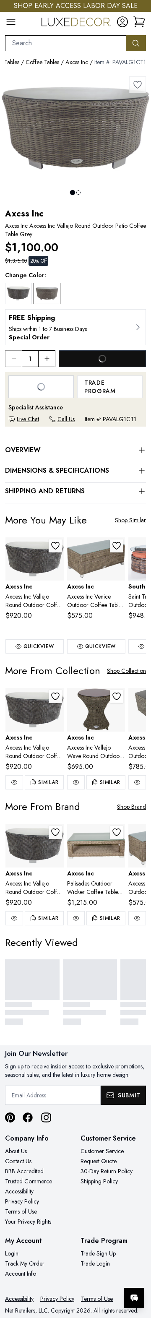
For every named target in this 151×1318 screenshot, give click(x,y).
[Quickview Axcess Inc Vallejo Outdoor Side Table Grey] (137, 782)
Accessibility (19, 1191)
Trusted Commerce (28, 1181)
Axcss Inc (76, 62)
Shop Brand (131, 806)
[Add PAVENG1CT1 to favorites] (116, 545)
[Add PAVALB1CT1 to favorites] (55, 545)
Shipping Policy (99, 1181)
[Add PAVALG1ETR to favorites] (116, 696)
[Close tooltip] (137, 1272)
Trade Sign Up (98, 1253)
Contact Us (18, 1161)
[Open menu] (11, 22)
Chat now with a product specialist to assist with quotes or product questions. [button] (87, 1276)
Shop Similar (130, 520)
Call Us (66, 419)
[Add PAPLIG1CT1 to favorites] (116, 832)
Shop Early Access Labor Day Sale (76, 5)
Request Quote (99, 1161)
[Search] (136, 43)
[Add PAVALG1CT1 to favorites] (137, 84)
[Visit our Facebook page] (28, 1117)
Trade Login (95, 1263)
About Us (16, 1151)
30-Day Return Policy (107, 1171)
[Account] (122, 22)
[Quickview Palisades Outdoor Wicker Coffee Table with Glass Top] (76, 918)
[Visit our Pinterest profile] (10, 1117)
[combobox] (65, 43)
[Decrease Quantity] (13, 358)
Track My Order (24, 1263)
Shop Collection (126, 671)
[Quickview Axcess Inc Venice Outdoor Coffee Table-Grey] (137, 918)
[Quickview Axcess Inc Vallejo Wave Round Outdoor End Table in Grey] (76, 782)
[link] (139, 22)
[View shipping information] (75, 327)
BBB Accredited (24, 1171)
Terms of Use (21, 1211)
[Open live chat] (134, 1298)
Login (11, 1253)
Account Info (20, 1273)
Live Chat (28, 419)
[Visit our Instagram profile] (46, 1117)
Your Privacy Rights (28, 1221)
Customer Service (102, 1151)
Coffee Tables (42, 62)
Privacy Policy (22, 1201)
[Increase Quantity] (47, 358)
